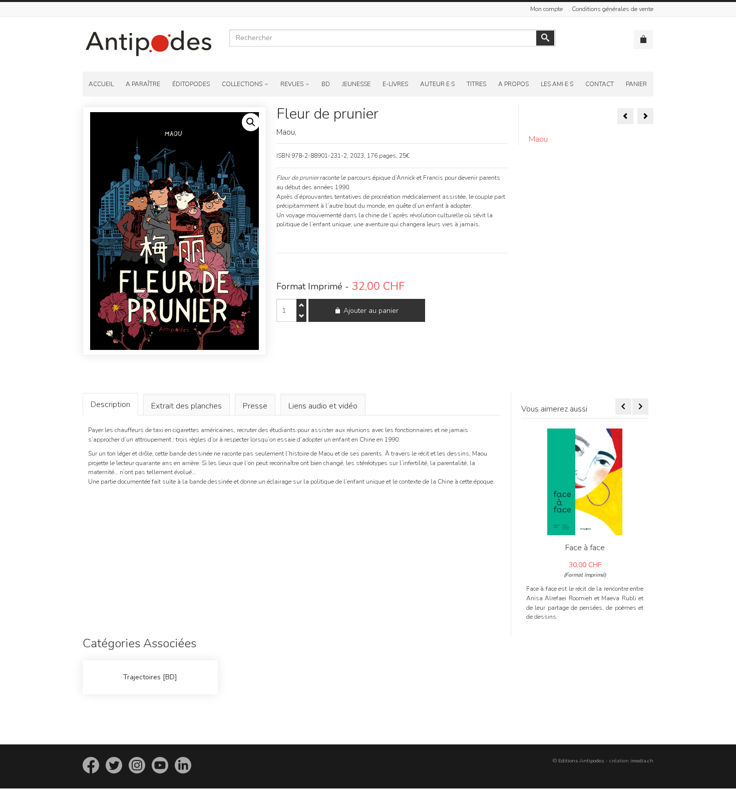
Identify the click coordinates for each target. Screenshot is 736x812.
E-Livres (395, 84)
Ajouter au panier (371, 310)
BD (325, 84)
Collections (242, 84)
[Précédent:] (625, 116)
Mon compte (546, 9)
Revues (291, 84)
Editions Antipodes (581, 760)
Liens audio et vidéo (322, 406)
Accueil (101, 84)
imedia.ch (641, 760)
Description (110, 404)
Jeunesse (356, 84)
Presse (255, 406)
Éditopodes (191, 84)
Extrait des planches (186, 406)
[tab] (110, 404)
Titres (476, 84)
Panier (636, 84)
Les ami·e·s (557, 84)
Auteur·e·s (437, 84)
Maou (538, 139)
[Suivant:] (645, 116)
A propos (513, 84)
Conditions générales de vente (612, 9)
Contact (599, 84)
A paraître (143, 84)
